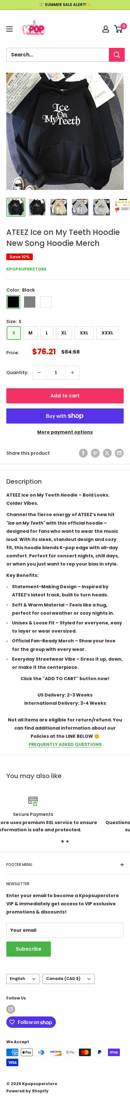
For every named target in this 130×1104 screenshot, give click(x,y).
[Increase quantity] (72, 372)
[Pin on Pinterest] (95, 453)
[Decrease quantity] (39, 372)
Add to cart (65, 395)
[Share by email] (119, 453)
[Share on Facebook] (83, 453)
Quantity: (17, 372)
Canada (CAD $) (63, 978)
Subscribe (28, 949)
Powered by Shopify (27, 1091)
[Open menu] (9, 28)
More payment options (65, 432)
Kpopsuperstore (26, 269)
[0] (118, 29)
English (17, 978)
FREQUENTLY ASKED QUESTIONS (65, 744)
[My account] (106, 29)
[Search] (117, 55)
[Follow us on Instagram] (10, 1009)
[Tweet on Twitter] (107, 453)
